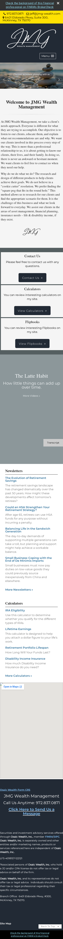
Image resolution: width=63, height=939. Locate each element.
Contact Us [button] (30, 278)
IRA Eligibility (15, 610)
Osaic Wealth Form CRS (15, 789)
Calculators (14, 603)
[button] (48, 56)
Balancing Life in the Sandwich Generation (27, 530)
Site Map (5, 923)
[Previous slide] (4, 79)
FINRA (49, 836)
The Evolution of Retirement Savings (25, 479)
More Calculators (18, 675)
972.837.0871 (15, 13)
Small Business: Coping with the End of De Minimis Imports (28, 559)
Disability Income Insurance (25, 658)
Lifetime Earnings (18, 629)
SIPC (56, 836)
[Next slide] (59, 79)
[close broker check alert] (58, 3)
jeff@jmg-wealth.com (45, 13)
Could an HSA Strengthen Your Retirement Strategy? (27, 509)
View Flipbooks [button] (30, 343)
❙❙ (34, 86)
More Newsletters (19, 589)
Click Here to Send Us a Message (31, 811)
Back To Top (48, 926)
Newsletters (14, 470)
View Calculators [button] (30, 310)
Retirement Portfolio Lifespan (26, 647)
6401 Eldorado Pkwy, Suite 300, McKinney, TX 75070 (25, 19)
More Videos (31, 396)
